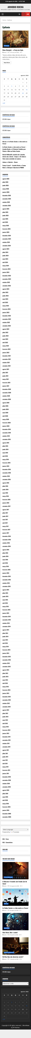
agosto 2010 (5, 790)
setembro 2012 (6, 707)
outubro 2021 (6, 362)
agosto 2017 (5, 510)
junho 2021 (5, 376)
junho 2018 (5, 489)
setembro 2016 (6, 546)
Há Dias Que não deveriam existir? (12, 957)
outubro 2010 (6, 783)
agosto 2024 (5, 249)
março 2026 (5, 189)
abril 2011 (5, 763)
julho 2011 (5, 753)
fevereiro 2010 (6, 807)
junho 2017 (5, 516)
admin (5, 52)
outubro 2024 (6, 242)
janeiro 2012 (5, 733)
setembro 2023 (6, 286)
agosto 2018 (5, 483)
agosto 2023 (5, 289)
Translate (16, 832)
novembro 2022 (6, 319)
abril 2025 (5, 222)
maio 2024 (5, 259)
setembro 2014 (6, 626)
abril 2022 (5, 342)
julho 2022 (5, 332)
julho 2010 (5, 794)
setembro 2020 (6, 399)
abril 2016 (5, 563)
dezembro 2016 (6, 536)
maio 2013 (5, 680)
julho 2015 (5, 593)
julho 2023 (5, 292)
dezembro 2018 (6, 469)
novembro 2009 (6, 817)
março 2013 (5, 687)
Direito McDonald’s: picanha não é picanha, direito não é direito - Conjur (13, 156)
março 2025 (5, 226)
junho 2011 (5, 757)
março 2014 (5, 647)
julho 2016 (5, 553)
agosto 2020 (5, 403)
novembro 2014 (6, 620)
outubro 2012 (6, 703)
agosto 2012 (5, 710)
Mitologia (6, 45)
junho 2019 (5, 449)
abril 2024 (5, 262)
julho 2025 (5, 212)
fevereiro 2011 (6, 770)
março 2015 (5, 606)
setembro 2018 (6, 479)
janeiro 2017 (5, 533)
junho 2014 (5, 636)
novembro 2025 (6, 199)
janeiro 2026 (5, 192)
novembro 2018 (6, 473)
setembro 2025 (6, 206)
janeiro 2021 (5, 386)
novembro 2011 (6, 740)
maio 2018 (5, 493)
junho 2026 (5, 185)
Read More (7, 63)
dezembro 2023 (6, 276)
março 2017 (5, 526)
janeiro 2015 (5, 613)
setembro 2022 (6, 326)
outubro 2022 (6, 322)
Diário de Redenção (9, 952)
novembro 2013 (6, 660)
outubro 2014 (6, 623)
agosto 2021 (5, 369)
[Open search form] (19, 14)
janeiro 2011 (5, 773)
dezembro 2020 (6, 389)
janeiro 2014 (5, 653)
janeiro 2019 (5, 466)
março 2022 (5, 346)
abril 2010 (5, 800)
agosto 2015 (5, 590)
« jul (3, 103)
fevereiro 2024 (6, 269)
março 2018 (5, 496)
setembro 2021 (6, 366)
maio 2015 (5, 600)
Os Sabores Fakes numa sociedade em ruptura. (14, 158)
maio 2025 (5, 219)
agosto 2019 (5, 443)
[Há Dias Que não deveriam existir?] (15, 946)
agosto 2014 (5, 630)
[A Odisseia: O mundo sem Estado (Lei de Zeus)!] (15, 870)
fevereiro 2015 (6, 610)
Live (28, 14)
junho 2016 (5, 556)
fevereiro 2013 (6, 690)
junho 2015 (5, 596)
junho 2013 (5, 677)
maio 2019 (5, 453)
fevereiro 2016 (6, 570)
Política (6, 903)
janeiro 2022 (5, 353)
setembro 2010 (6, 787)
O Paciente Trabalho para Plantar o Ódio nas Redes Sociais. (14, 150)
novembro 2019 (6, 433)
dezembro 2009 (6, 814)
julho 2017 (5, 513)
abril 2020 (5, 416)
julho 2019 (5, 446)
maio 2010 (5, 797)
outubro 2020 (6, 396)
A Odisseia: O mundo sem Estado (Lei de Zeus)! (14, 882)
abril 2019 (5, 456)
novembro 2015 (6, 580)
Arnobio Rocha (15, 7)
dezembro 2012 (6, 697)
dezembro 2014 (6, 616)
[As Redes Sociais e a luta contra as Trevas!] (15, 897)
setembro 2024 (6, 246)
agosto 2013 (5, 670)
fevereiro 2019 (6, 463)
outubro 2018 (6, 476)
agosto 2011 (5, 750)
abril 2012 (5, 723)
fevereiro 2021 (6, 383)
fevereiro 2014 (6, 650)
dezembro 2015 (6, 576)
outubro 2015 (6, 583)
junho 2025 (5, 215)
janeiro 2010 (5, 810)
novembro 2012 (6, 700)
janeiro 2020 (5, 426)
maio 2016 (5, 560)
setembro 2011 (6, 747)
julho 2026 (5, 182)
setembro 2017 (6, 506)
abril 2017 (5, 523)
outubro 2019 (6, 436)
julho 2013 (5, 673)
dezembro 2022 (6, 316)
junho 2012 (5, 717)
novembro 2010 (6, 780)
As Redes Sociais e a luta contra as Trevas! (15, 908)
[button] (2, 14)
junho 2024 (5, 256)
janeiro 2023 (5, 312)
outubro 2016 (6, 543)
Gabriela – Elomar (13, 162)
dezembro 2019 (6, 429)
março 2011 (5, 767)
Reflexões (6, 928)
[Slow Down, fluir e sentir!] (15, 921)
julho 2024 (5, 252)
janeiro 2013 (5, 693)
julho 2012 (5, 713)
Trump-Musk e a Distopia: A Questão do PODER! (14, 166)
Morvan (4, 142)
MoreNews (26, 1025)
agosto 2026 (5, 179)
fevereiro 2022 (6, 349)
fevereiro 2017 (6, 530)
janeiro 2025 (5, 232)
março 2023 (5, 306)
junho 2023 (5, 296)
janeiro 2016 (5, 573)
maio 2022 (5, 339)
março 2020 (5, 419)
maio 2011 (5, 760)
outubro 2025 (6, 202)
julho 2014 (5, 633)
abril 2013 (5, 683)
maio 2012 (5, 720)
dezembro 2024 (6, 236)
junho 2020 (5, 409)
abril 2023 (5, 302)
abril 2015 (5, 603)
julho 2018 (5, 486)
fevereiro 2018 (6, 500)
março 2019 (5, 459)
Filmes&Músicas (8, 877)
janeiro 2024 (5, 272)
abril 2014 (5, 643)
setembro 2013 (6, 667)
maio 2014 (5, 640)
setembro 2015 (6, 586)
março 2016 (5, 566)
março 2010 (5, 804)
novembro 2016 (6, 540)
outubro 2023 (6, 282)
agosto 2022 (5, 329)
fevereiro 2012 (6, 730)
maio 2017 (5, 520)
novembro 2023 (6, 279)
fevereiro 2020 (6, 423)
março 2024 (5, 266)
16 (26, 90)
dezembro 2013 (6, 657)
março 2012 (5, 727)
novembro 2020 (6, 393)
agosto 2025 (5, 209)
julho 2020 (5, 406)
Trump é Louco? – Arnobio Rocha (11, 165)
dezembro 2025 (6, 195)
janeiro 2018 (5, 503)
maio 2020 (5, 413)
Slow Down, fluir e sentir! (10, 932)
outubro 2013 (6, 663)
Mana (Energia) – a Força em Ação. (15, 39)
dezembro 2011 (6, 737)
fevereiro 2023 (6, 309)
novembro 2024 (6, 239)
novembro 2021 (6, 359)
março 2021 (5, 379)
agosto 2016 (5, 550)
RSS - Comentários (7, 842)
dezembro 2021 (6, 356)
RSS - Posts (5, 839)
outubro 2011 (6, 743)
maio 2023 (5, 299)
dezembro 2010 (6, 777)
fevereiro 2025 (6, 229)
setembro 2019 (6, 439)
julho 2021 (5, 373)
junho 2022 (5, 336)
